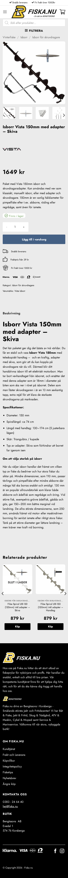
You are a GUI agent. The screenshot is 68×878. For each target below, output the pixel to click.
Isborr (23, 37)
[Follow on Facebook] (55, 851)
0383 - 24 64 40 (13, 802)
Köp (17, 626)
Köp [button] (50, 626)
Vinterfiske (9, 37)
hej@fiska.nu (10, 806)
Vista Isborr (20, 291)
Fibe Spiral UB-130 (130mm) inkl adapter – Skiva (17, 607)
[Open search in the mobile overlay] (34, 22)
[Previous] (8, 72)
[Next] (59, 72)
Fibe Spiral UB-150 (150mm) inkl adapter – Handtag (50, 607)
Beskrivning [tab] (11, 313)
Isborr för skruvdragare (46, 37)
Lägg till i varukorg (34, 239)
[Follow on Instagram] (62, 851)
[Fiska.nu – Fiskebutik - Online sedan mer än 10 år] (34, 11)
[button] (5, 11)
